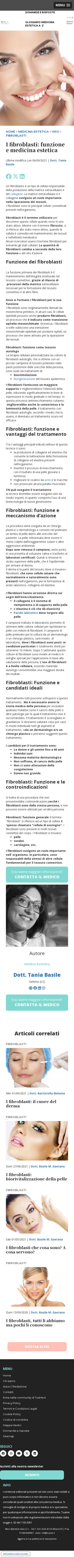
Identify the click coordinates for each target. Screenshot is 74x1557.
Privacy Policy (12, 1403)
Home (7, 1375)
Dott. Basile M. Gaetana (48, 1166)
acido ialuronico (26, 613)
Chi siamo (9, 1381)
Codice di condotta (15, 1419)
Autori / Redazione (15, 1386)
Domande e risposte (40, 12)
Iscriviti (32, 1475)
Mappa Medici (12, 1425)
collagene (16, 194)
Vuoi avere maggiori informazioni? (37, 874)
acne (48, 480)
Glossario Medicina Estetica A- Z (39, 24)
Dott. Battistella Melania (47, 1093)
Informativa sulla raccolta (15, 1554)
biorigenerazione (24, 379)
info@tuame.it (48, 1533)
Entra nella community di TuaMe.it (24, 1397)
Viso (55, 131)
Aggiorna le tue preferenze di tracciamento (37, 1538)
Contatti (8, 1392)
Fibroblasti (16, 135)
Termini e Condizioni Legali (20, 1408)
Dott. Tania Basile (37, 974)
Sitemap (8, 1436)
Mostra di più (37, 1346)
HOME (10, 131)
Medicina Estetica (33, 131)
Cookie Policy (12, 1414)
